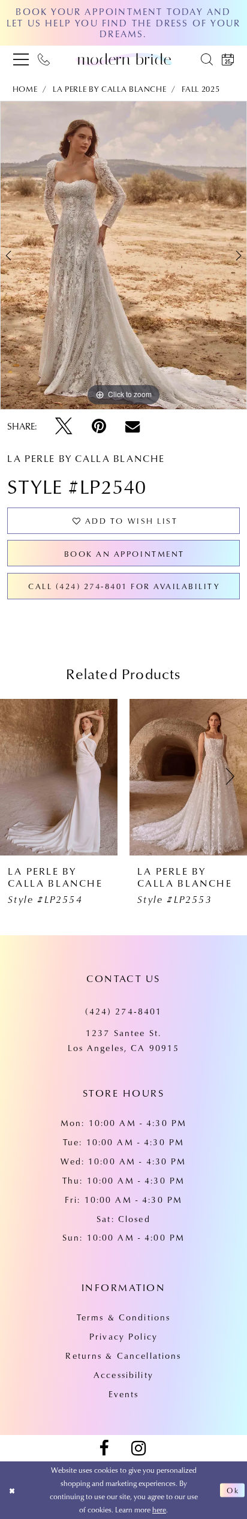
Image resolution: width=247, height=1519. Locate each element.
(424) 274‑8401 (123, 1011)
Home (25, 88)
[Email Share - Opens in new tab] (132, 426)
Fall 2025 (200, 88)
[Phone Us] (44, 59)
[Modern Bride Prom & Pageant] (124, 59)
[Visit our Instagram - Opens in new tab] (138, 1448)
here (159, 1509)
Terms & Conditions (124, 1317)
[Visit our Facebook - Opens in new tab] (103, 1448)
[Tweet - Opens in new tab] (64, 426)
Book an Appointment (124, 553)
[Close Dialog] (11, 1490)
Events (124, 1394)
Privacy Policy (123, 1336)
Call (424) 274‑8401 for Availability (124, 586)
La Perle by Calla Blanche (109, 88)
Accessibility (123, 1374)
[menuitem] (20, 59)
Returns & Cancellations (123, 1355)
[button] (20, 59)
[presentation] (59, 777)
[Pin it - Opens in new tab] (99, 426)
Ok (233, 1490)
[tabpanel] (123, 255)
